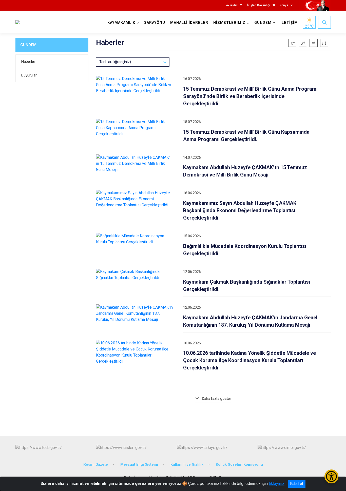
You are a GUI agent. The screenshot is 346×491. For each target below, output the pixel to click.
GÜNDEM (28, 45)
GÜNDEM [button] (263, 23)
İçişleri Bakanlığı (258, 5)
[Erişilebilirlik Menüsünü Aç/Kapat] (331, 476)
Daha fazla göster (216, 399)
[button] (314, 43)
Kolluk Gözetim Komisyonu (239, 464)
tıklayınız (276, 483)
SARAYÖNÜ (154, 23)
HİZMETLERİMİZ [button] (229, 23)
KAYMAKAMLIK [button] (121, 23)
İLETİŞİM (289, 23)
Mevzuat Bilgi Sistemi (139, 464)
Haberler (28, 61)
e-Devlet (232, 5)
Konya (284, 5)
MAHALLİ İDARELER (189, 23)
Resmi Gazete (95, 464)
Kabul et (296, 484)
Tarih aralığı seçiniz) (115, 62)
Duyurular (29, 75)
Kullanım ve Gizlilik (186, 464)
